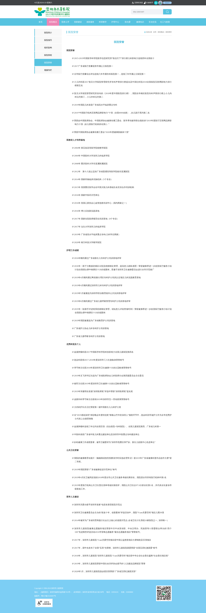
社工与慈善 (165, 22)
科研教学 (103, 22)
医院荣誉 (48, 63)
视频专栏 (48, 70)
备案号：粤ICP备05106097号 (45, 596)
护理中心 (115, 22)
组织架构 (48, 48)
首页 (40, 22)
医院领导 (48, 40)
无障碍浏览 (138, 3)
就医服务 (90, 22)
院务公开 (65, 22)
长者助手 (150, 3)
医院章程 (48, 55)
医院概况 (53, 22)
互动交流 (152, 22)
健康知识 (140, 22)
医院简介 (48, 33)
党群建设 (78, 22)
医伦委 (128, 22)
